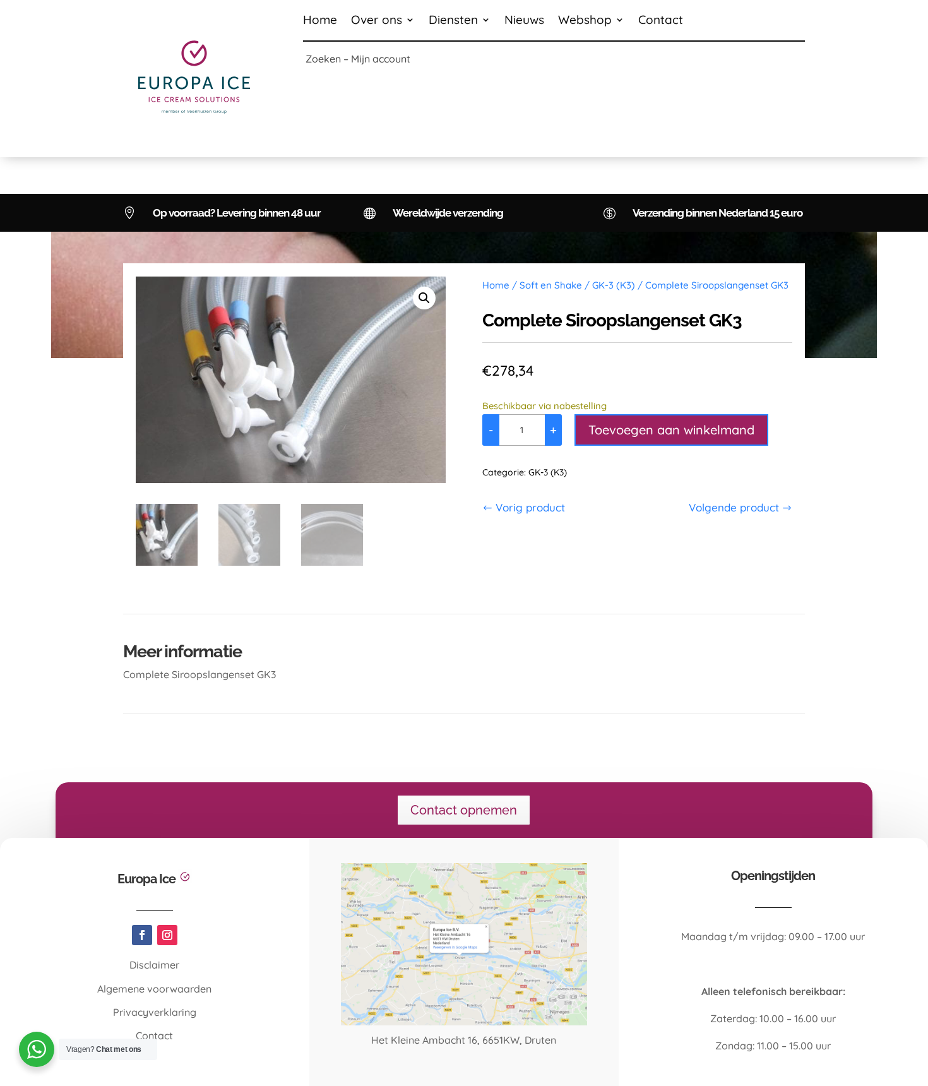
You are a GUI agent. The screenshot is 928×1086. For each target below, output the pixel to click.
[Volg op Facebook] (142, 935)
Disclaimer (154, 964)
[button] (424, 298)
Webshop (585, 21)
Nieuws (524, 21)
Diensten (453, 21)
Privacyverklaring (154, 1012)
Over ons (376, 21)
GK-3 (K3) (613, 285)
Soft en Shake (551, 285)
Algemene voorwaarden (154, 988)
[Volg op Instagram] (167, 935)
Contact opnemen (463, 810)
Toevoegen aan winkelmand (671, 430)
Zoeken (323, 58)
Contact (660, 21)
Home (320, 21)
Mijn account (380, 58)
